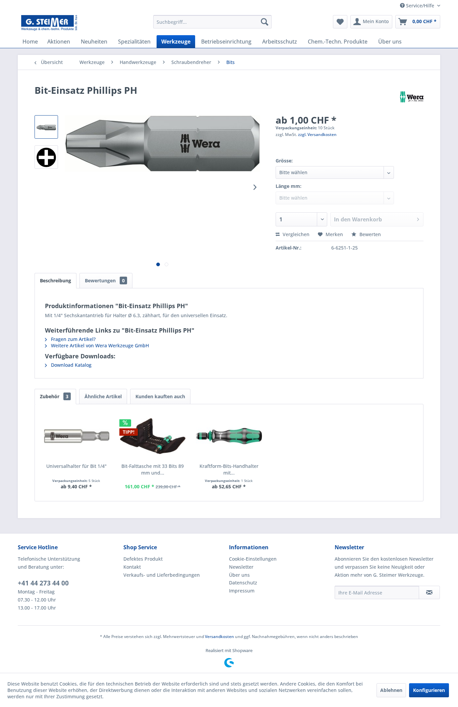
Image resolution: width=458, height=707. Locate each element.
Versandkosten (219, 636)
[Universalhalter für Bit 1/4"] (76, 436)
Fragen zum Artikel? (73, 339)
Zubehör (54, 396)
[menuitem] (212, 21)
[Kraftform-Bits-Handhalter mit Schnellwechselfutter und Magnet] (229, 436)
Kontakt (132, 567)
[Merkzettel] (340, 21)
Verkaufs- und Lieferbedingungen (161, 575)
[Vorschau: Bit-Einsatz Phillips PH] (46, 127)
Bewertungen (105, 280)
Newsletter (241, 567)
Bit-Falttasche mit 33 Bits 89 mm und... (152, 469)
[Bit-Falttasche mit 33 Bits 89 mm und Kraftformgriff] (153, 436)
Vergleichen (295, 234)
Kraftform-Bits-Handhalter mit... (229, 469)
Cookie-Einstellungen (253, 559)
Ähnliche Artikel (103, 396)
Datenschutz (243, 582)
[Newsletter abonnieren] (429, 592)
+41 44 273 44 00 (43, 583)
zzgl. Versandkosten (317, 134)
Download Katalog (71, 365)
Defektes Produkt (143, 559)
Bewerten (369, 234)
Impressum (241, 590)
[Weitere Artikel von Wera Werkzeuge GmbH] (411, 97)
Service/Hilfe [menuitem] (420, 5)
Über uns (239, 575)
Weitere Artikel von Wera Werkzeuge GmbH (99, 345)
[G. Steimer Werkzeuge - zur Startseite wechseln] (49, 23)
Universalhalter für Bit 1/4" (76, 466)
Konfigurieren (429, 690)
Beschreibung (55, 280)
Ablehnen (391, 690)
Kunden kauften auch (160, 396)
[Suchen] (264, 21)
